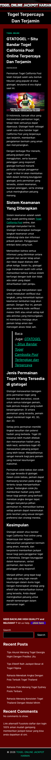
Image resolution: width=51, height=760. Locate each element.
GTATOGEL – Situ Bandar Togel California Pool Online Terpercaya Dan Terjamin (23, 50)
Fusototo (23, 723)
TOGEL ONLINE (13, 33)
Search (7, 630)
